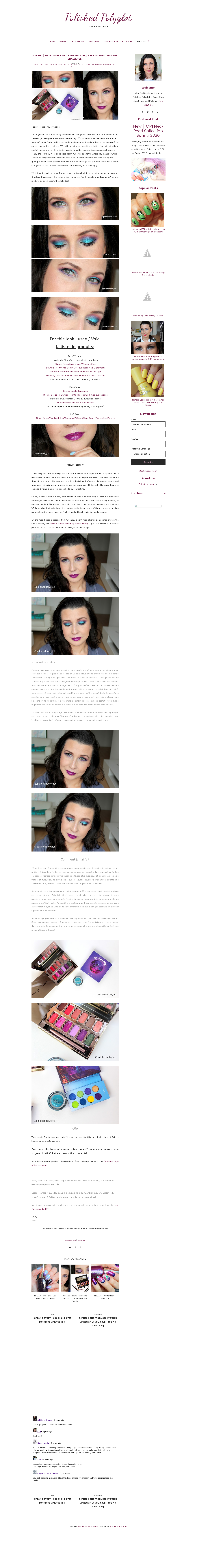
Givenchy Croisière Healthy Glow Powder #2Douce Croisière (75, 375)
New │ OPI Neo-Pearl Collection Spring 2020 (148, 131)
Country (134, 439)
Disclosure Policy (70, 1240)
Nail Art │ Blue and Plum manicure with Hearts (45, 1297)
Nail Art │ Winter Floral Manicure (104, 1297)
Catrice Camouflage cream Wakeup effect (75, 364)
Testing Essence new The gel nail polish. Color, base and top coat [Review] (148, 402)
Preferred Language (140, 448)
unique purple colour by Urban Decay (69, 523)
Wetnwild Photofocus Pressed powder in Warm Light (75, 371)
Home (52, 41)
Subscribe (93, 41)
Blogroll (127, 41)
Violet (90, 66)
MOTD (59, 66)
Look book (73, 64)
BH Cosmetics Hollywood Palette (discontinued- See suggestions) (75, 394)
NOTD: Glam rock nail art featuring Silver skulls (148, 274)
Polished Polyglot (98, 17)
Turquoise (72, 66)
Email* (134, 419)
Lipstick (66, 64)
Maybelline (90, 64)
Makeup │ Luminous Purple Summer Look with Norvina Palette (75, 1298)
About (63, 41)
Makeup (81, 64)
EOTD (46, 64)
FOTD (60, 64)
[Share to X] (70, 1247)
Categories (77, 41)
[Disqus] (75, 1374)
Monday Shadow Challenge (105, 64)
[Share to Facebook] (75, 1247)
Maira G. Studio (118, 1527)
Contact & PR (111, 41)
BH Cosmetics (38, 64)
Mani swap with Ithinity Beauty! (148, 315)
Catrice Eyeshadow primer (76, 391)
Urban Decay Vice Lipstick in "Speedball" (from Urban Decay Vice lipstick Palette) (75, 418)
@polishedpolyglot (148, 470)
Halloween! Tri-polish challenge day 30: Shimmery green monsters (148, 230)
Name (133, 429)
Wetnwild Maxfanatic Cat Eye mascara (75, 402)
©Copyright (81, 1240)
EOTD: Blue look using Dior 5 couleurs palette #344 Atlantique (148, 358)
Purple (64, 66)
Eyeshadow (53, 64)
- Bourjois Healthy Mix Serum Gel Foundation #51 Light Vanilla (75, 367)
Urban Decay (81, 66)
